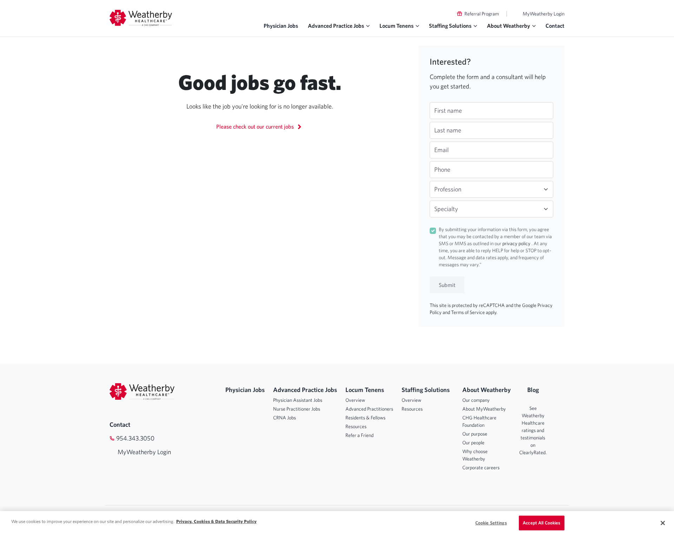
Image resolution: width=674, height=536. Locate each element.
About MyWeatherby (484, 409)
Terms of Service (468, 312)
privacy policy (516, 243)
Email (441, 149)
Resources (355, 426)
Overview (355, 400)
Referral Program (481, 14)
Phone (442, 169)
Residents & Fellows (365, 417)
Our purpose (474, 434)
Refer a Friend (359, 435)
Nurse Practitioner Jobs (296, 409)
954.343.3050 (135, 438)
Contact (555, 25)
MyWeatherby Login (543, 14)
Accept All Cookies (541, 522)
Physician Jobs (281, 25)
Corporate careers (481, 467)
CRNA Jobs (284, 417)
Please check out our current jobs (255, 126)
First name (448, 110)
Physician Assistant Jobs (297, 400)
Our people (473, 442)
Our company (476, 400)
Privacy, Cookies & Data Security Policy (216, 521)
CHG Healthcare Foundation (479, 421)
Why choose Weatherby (475, 455)
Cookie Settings (491, 522)
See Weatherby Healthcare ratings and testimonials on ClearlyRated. (533, 430)
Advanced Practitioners (369, 409)
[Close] (662, 523)
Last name (447, 130)
